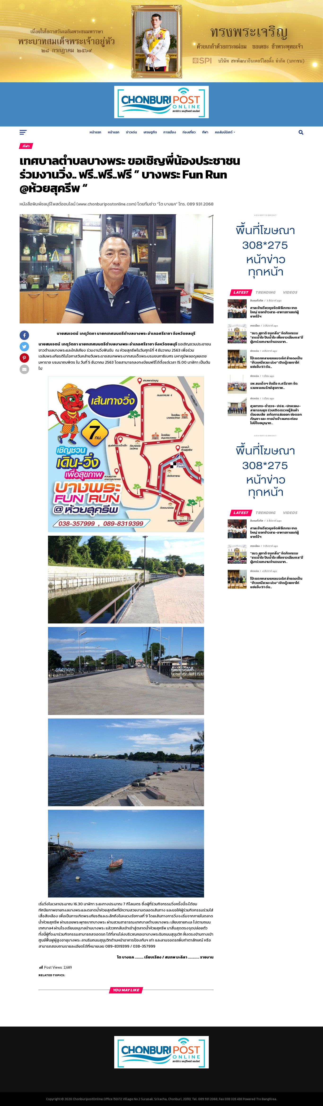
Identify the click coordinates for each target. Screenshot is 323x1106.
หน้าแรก (95, 132)
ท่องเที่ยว (189, 132)
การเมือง (169, 132)
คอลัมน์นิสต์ (223, 132)
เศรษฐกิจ (150, 132)
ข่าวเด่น (131, 132)
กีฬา (205, 132)
